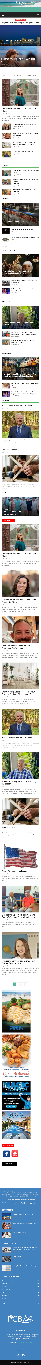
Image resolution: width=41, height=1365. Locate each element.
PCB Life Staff (16, 173)
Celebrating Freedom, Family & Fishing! (23, 229)
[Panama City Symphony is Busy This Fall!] (20, 63)
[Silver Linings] (6, 1259)
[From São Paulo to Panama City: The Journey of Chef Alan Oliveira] (20, 265)
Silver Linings (17, 1256)
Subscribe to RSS (9, 1163)
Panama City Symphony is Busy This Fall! (25, 1223)
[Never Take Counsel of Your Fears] (6, 154)
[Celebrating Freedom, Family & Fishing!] (6, 231)
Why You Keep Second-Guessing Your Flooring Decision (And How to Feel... (18, 693)
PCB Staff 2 (16, 183)
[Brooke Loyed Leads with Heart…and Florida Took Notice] (6, 182)
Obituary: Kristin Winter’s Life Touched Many (26, 170)
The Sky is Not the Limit (20, 1232)
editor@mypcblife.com (25, 1343)
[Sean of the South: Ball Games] (20, 855)
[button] (3, 15)
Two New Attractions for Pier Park (23, 1214)
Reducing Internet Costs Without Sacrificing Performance (16, 647)
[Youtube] (23, 1355)
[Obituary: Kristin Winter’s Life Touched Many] (20, 92)
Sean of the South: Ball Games (15, 871)
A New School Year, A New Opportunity (24, 189)
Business (19, 75)
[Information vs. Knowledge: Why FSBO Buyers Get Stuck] (6, 126)
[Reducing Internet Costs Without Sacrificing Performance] (6, 136)
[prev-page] (3, 160)
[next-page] (6, 160)
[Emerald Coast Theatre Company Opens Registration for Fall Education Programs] (6, 394)
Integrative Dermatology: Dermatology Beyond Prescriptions (18, 962)
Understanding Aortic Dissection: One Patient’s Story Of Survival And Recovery (19, 916)
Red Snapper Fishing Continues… (16, 222)
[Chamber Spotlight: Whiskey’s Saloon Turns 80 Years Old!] (6, 283)
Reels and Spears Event (12, 512)
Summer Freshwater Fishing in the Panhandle (25, 237)
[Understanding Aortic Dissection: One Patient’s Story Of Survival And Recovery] (6, 334)
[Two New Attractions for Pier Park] (20, 42)
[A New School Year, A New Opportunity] (6, 192)
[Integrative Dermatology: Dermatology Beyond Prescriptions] (6, 342)
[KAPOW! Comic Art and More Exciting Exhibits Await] (6, 385)
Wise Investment (9, 450)
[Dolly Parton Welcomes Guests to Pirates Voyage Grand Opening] (6, 291)
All (10, 75)
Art (14, 75)
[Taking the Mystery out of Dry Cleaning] (6, 1268)
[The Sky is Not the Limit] (6, 1235)
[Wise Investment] (20, 468)
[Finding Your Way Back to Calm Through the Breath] (20, 317)
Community (28, 75)
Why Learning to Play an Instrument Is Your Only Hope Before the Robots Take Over (20, 375)
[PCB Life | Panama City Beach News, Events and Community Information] (20, 3)
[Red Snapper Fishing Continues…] (20, 214)
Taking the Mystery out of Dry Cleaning (24, 1266)
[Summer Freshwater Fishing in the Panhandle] (6, 239)
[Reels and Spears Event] (20, 506)
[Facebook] (18, 1355)
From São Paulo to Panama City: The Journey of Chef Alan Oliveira (17, 272)
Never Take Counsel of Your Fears (20, 23)
